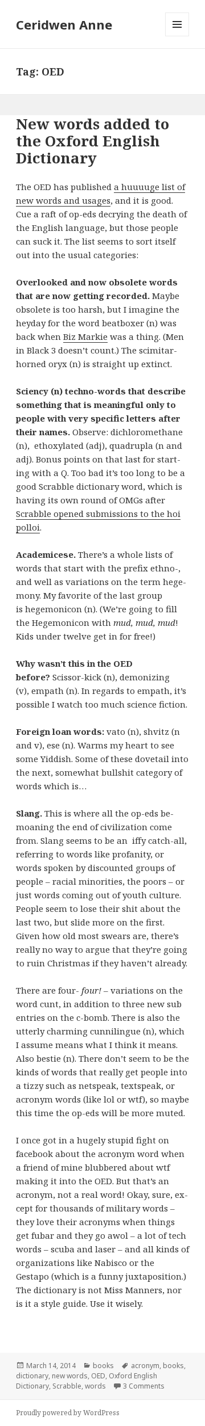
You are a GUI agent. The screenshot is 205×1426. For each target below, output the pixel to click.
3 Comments (144, 1386)
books (103, 1365)
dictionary (32, 1376)
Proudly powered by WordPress (68, 1412)
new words (70, 1376)
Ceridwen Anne (64, 24)
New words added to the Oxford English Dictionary (92, 140)
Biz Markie (85, 336)
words (95, 1386)
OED (98, 1376)
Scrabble (66, 1386)
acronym (145, 1365)
